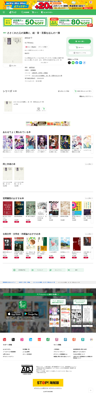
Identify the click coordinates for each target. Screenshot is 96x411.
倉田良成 (27, 38)
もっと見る (88, 164)
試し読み (14, 65)
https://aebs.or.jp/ (41, 372)
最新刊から (89, 96)
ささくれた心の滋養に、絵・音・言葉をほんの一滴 (28, 102)
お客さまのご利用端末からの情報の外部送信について (82, 357)
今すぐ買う (81, 41)
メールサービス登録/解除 (9, 351)
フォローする (31, 38)
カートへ (81, 47)
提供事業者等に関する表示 (80, 349)
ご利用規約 (56, 349)
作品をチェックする (81, 53)
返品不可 (27, 53)
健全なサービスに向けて (79, 351)
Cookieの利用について (79, 354)
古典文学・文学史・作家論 (40, 73)
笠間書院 (33, 70)
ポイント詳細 (42, 47)
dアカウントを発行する (41, 388)
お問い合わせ (6, 354)
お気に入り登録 (64, 91)
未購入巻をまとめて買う (84, 91)
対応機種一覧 (26, 349)
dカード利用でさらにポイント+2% (33, 50)
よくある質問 (26, 351)
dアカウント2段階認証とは (60, 354)
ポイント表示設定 (27, 354)
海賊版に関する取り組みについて (62, 356)
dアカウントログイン (8, 356)
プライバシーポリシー (59, 351)
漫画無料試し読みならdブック (9, 282)
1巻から (82, 96)
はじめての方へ (7, 349)
